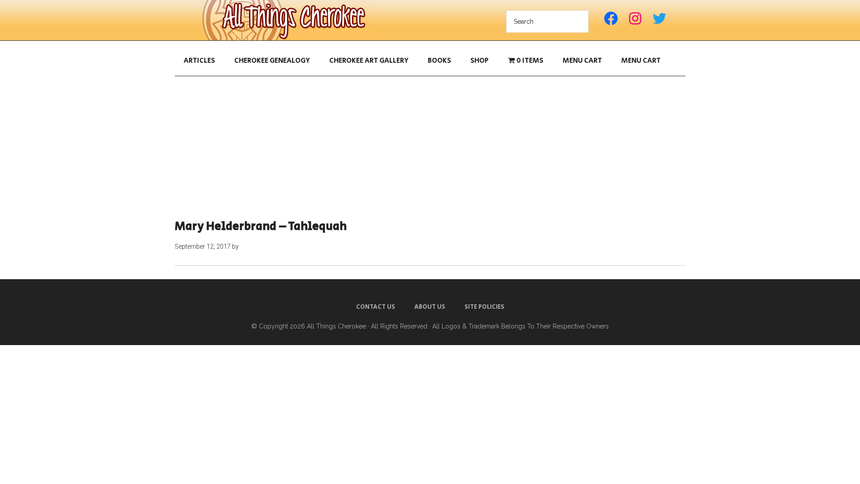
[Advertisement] (430, 148)
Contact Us (375, 306)
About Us (429, 306)
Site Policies (484, 306)
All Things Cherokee (287, 20)
